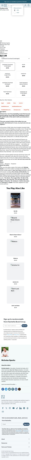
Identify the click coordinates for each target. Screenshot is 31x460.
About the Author (4, 165)
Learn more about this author (8, 384)
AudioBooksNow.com (17, 106)
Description (3, 111)
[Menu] (2, 5)
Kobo (14, 103)
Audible (8, 103)
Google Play (26, 109)
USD (18, 10)
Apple (2, 103)
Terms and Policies (6, 447)
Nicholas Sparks (6, 43)
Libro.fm (21, 103)
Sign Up (24, 325)
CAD (18, 12)
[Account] (25, 5)
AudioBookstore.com (6, 109)
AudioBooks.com (5, 106)
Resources (4, 443)
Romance (7, 163)
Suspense (13, 163)
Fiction (1, 163)
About (3, 439)
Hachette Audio (4, 50)
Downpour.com (17, 109)
